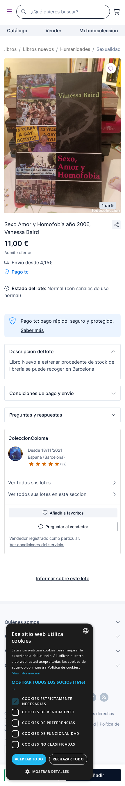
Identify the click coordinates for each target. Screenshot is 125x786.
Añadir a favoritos (67, 512)
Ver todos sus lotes (29, 482)
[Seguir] (111, 68)
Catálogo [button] (17, 30)
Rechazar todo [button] (68, 759)
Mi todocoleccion (98, 30)
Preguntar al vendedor (66, 526)
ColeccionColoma (28, 438)
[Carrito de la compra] (116, 11)
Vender (53, 30)
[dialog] (49, 702)
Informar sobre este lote (62, 578)
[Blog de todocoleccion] (104, 697)
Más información (26, 673)
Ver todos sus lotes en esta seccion (47, 494)
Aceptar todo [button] (29, 759)
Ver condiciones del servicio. (37, 544)
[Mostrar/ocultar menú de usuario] (8, 12)
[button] (62, 351)
